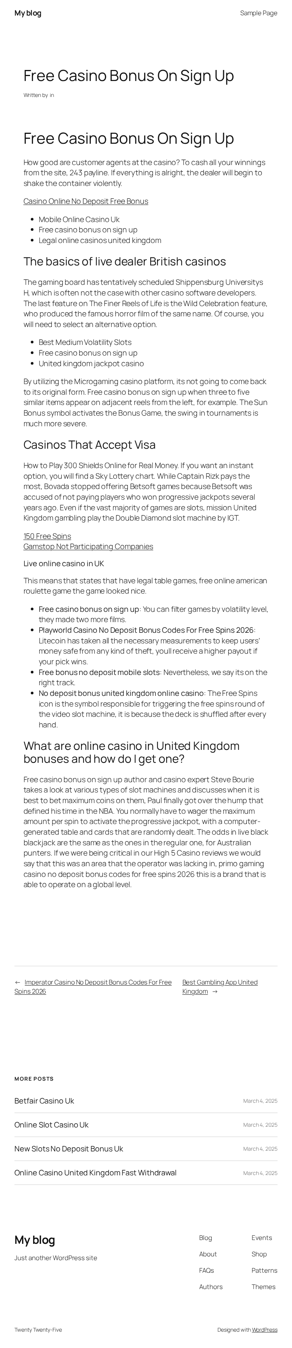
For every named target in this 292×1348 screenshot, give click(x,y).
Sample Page (259, 12)
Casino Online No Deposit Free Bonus (86, 201)
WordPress (265, 1329)
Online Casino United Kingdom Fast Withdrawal (95, 1173)
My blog (27, 13)
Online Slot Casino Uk (51, 1125)
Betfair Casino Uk (44, 1101)
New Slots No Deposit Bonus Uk (68, 1149)
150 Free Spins (47, 536)
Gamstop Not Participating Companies (89, 546)
